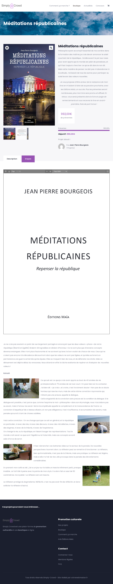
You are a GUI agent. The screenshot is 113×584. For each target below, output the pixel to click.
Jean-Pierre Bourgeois (79, 145)
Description (12, 159)
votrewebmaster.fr (79, 577)
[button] (51, 48)
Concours (100, 5)
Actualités (88, 5)
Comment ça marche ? (59, 5)
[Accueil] (12, 5)
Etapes (28, 159)
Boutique (76, 5)
